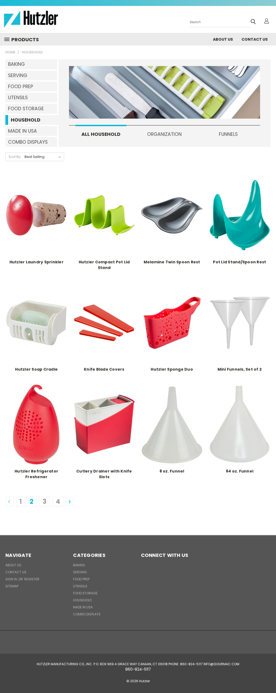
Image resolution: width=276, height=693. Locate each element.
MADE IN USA (22, 131)
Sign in (11, 579)
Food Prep (81, 579)
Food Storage (85, 593)
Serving (80, 572)
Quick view (36, 214)
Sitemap (11, 586)
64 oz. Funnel (239, 471)
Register (31, 579)
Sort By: (15, 156)
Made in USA (83, 607)
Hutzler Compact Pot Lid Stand (104, 264)
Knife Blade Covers (104, 369)
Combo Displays (87, 614)
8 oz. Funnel (172, 471)
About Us (223, 39)
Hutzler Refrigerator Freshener (36, 474)
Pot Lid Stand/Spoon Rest (239, 262)
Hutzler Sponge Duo (172, 369)
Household (82, 600)
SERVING (17, 75)
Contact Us (255, 39)
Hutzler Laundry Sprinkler (36, 262)
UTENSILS (18, 97)
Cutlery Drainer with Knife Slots (104, 474)
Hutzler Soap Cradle (36, 369)
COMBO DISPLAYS (28, 142)
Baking (79, 565)
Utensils (80, 586)
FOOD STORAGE (26, 108)
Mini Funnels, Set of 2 (240, 369)
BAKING (16, 64)
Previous (267, 676)
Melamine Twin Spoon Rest (172, 262)
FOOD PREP (20, 86)
